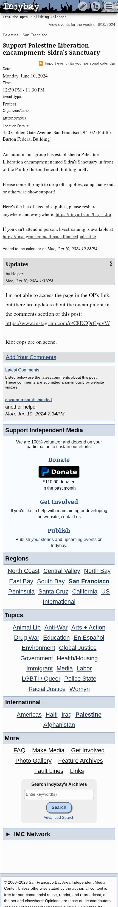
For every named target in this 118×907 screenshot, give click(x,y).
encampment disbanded (28, 399)
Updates (17, 263)
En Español (89, 637)
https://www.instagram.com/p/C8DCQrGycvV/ (57, 323)
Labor (84, 668)
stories (42, 539)
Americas (29, 714)
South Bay (51, 581)
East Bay (21, 581)
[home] (51, 6)
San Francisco (35, 35)
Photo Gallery (33, 760)
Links (77, 770)
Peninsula (21, 591)
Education (56, 637)
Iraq (66, 714)
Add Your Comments (31, 357)
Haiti (52, 714)
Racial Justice (47, 689)
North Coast (24, 570)
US (105, 591)
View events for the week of (82, 25)
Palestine (11, 35)
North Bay (97, 570)
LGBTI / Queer (41, 678)
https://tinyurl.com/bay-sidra (83, 214)
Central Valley (61, 570)
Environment (38, 647)
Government (36, 658)
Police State (80, 678)
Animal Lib (27, 627)
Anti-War (56, 627)
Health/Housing (77, 658)
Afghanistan (59, 724)
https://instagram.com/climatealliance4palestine (49, 236)
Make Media (48, 750)
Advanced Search (59, 818)
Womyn (79, 689)
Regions (17, 558)
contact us (71, 516)
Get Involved (88, 750)
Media (65, 668)
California (84, 591)
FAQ (19, 750)
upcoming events (80, 539)
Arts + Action (88, 627)
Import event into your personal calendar (80, 63)
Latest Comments (22, 370)
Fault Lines (48, 770)
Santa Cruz (53, 591)
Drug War (26, 637)
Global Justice (78, 647)
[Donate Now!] (59, 472)
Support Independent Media (44, 430)
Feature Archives (80, 760)
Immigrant (39, 668)
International (59, 601)
